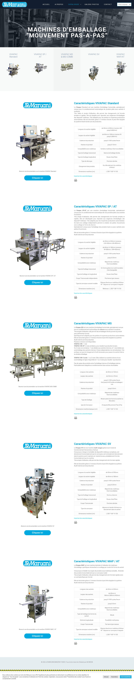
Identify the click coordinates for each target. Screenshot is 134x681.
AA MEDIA (90, 662)
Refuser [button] (106, 677)
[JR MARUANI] (14, 4)
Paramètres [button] (114, 677)
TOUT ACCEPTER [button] (125, 677)
